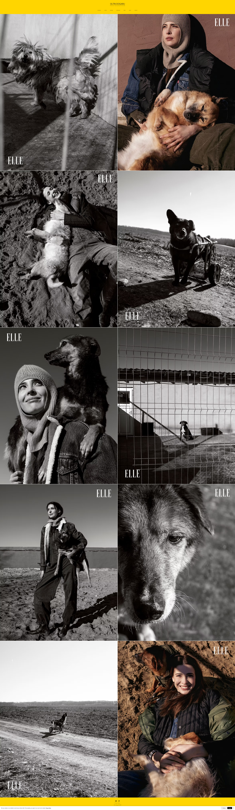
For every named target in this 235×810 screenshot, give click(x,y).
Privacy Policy (48, 808)
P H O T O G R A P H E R (117, 5)
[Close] (233, 808)
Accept (229, 808)
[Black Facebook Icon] (119, 801)
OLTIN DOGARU (117, 3)
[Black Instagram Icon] (116, 801)
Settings (224, 808)
